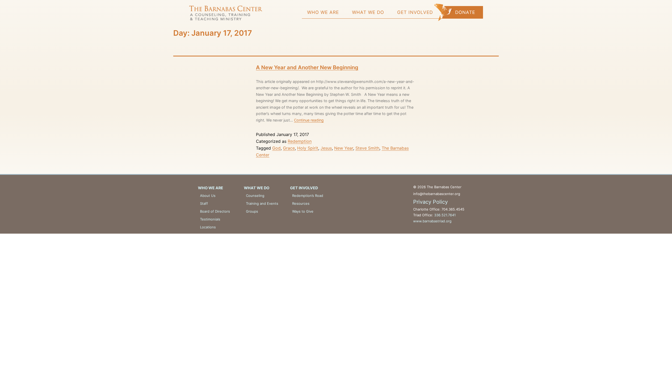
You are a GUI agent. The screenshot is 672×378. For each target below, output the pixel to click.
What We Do (368, 12)
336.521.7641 (445, 215)
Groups (252, 211)
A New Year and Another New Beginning (307, 67)
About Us (208, 195)
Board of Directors (215, 211)
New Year (343, 148)
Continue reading (309, 120)
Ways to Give (302, 211)
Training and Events (262, 203)
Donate (465, 12)
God (276, 148)
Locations (208, 227)
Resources (300, 203)
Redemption (300, 141)
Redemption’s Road (307, 195)
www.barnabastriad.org (432, 221)
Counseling (255, 195)
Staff (204, 203)
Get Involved (415, 12)
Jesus (326, 148)
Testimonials (210, 219)
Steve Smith (367, 148)
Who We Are (323, 12)
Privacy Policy (430, 202)
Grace (289, 148)
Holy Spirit (307, 148)
